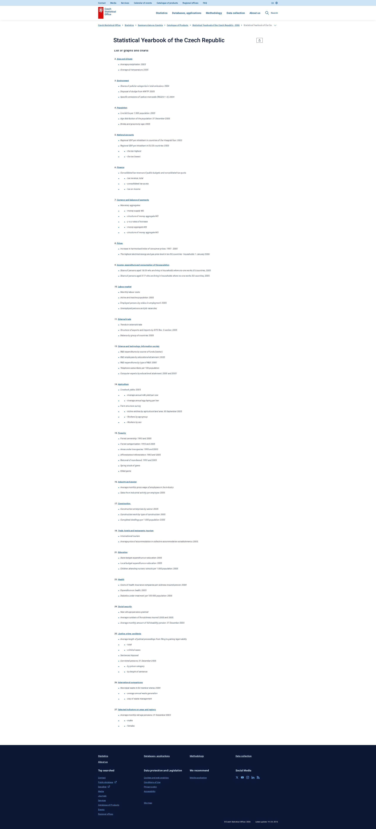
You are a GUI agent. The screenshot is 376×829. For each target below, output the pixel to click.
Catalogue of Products (177, 25)
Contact (102, 3)
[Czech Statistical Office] (107, 13)
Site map (148, 803)
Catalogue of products (167, 3)
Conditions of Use (152, 782)
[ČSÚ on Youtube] (242, 777)
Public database (105, 782)
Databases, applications (186, 13)
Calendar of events (143, 3)
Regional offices (190, 3)
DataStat (102, 787)
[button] (119, 770)
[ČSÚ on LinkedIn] (252, 777)
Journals (102, 796)
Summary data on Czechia (150, 25)
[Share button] (259, 40)
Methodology (214, 13)
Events (101, 809)
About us (255, 13)
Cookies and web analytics (156, 778)
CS (272, 3)
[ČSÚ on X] (237, 777)
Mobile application (198, 778)
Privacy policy (150, 787)
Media (113, 3)
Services (125, 3)
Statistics (161, 13)
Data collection (236, 13)
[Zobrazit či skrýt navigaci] (275, 25)
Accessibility (149, 791)
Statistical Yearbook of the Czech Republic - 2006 (216, 25)
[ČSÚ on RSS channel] (258, 777)
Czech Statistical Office (109, 25)
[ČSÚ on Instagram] (247, 777)
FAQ (205, 3)
